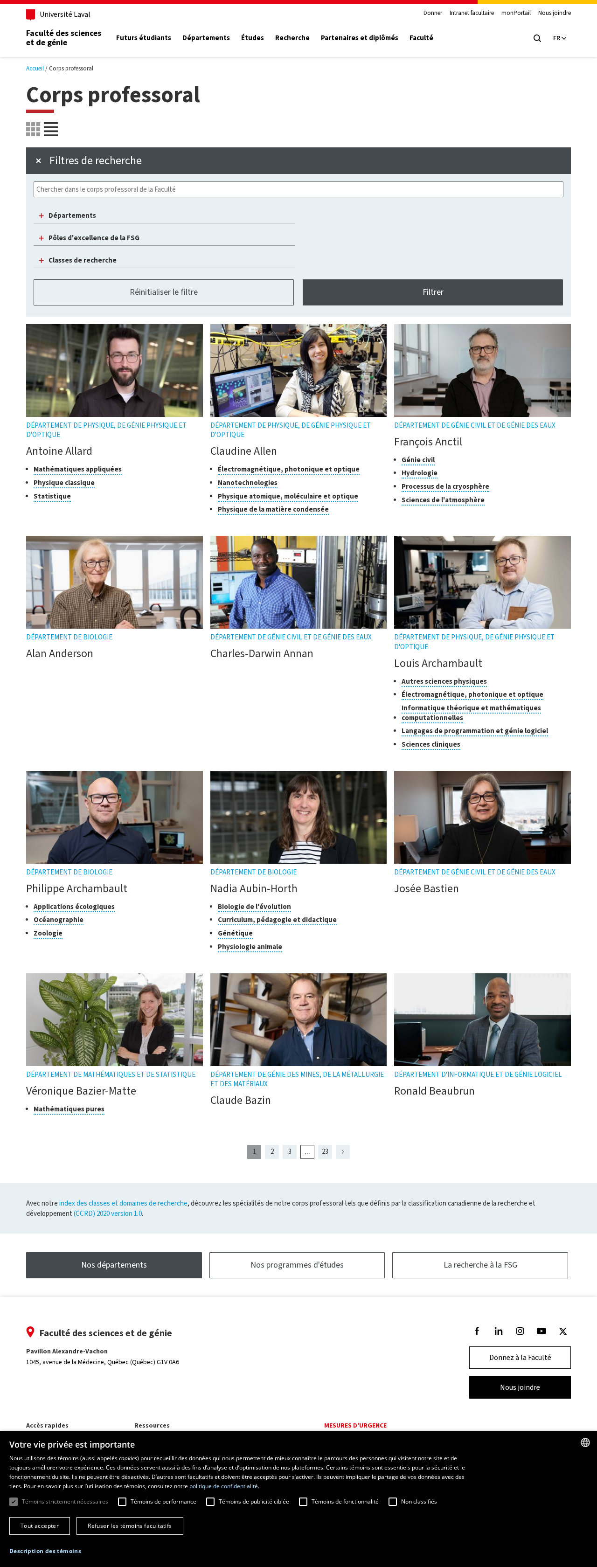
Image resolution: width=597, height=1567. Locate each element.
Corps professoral (71, 68)
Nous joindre (554, 13)
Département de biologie (69, 637)
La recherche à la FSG (480, 1264)
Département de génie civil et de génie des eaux (474, 425)
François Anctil (428, 441)
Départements (206, 38)
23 (327, 1152)
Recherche (292, 38)
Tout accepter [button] (40, 1526)
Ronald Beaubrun (434, 1090)
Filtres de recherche (95, 160)
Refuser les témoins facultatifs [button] (130, 1526)
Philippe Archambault (76, 888)
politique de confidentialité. (224, 1486)
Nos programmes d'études (297, 1264)
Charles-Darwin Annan (261, 653)
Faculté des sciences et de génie (63, 38)
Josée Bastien (426, 888)
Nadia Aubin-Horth (254, 888)
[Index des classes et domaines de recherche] (51, 129)
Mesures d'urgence (355, 1425)
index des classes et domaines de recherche (123, 1203)
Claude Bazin (240, 1100)
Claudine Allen (243, 451)
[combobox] (585, 1442)
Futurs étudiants (143, 38)
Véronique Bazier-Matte (81, 1090)
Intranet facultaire (472, 13)
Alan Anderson (59, 653)
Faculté (421, 38)
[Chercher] (537, 38)
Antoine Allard (59, 451)
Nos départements (114, 1264)
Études (252, 38)
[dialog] (298, 1499)
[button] (45, 1551)
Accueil (35, 68)
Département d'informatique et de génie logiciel (478, 1074)
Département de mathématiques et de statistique (110, 1074)
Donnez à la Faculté (520, 1357)
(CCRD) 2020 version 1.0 (108, 1213)
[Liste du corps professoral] (33, 129)
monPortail (516, 13)
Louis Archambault (438, 663)
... (309, 1152)
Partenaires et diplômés (359, 38)
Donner (432, 13)
